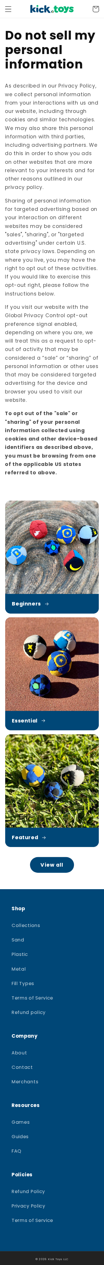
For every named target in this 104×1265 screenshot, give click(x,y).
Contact (22, 1067)
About (19, 1052)
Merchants (25, 1081)
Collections (26, 925)
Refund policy (29, 1012)
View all (51, 864)
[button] (8, 9)
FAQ (16, 1151)
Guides (20, 1136)
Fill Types (23, 983)
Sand (18, 940)
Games (20, 1122)
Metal (19, 969)
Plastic (20, 954)
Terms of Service (32, 998)
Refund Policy (28, 1191)
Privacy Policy (28, 1206)
